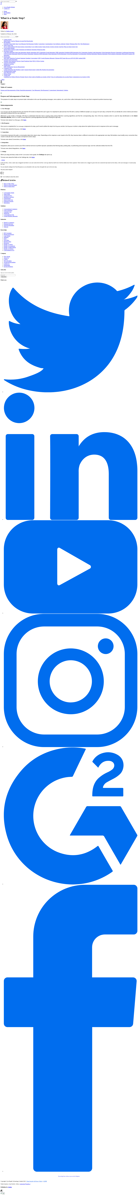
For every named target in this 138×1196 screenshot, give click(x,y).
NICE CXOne (36, 61)
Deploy (9, 41)
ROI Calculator (8, 233)
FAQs (13, 72)
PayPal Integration (61, 54)
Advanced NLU (8, 195)
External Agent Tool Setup (10, 59)
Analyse (13, 41)
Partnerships (7, 265)
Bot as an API (69, 58)
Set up (5, 46)
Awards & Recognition (9, 262)
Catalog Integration (8, 69)
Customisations (49, 44)
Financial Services (8, 224)
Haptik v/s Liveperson (9, 246)
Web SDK (6, 58)
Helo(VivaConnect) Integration (25, 54)
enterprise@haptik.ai (25, 1184)
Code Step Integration (9, 52)
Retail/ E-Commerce (9, 222)
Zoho (30, 61)
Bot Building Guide (19, 69)
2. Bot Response (44, 90)
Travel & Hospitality (9, 225)
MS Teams (62, 58)
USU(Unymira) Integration (10, 54)
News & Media (8, 261)
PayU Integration (83, 52)
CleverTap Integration (72, 54)
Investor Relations (8, 266)
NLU (79, 44)
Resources (6, 243)
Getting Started (7, 39)
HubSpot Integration (92, 54)
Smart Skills (12, 44)
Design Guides (15, 49)
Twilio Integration (106, 52)
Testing (67, 44)
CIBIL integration (59, 52)
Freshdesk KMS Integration (72, 52)
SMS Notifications (8, 67)
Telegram (57, 58)
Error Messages (8, 72)
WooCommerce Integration (115, 54)
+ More (2, 79)
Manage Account (19, 41)
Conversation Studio (9, 192)
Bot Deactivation (28, 41)
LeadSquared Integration (128, 52)
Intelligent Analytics (9, 64)
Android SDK (82, 58)
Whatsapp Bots (73, 44)
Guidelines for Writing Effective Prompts (14, 77)
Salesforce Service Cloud (17, 61)
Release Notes (7, 74)
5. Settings (65, 90)
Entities (36, 44)
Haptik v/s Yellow (8, 244)
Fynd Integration (82, 54)
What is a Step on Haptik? (10, 185)
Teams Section (46, 46)
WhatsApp (12, 58)
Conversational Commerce (10, 209)
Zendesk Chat (7, 61)
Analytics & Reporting (9, 62)
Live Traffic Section (37, 46)
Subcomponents (27, 90)
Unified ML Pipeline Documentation (45, 69)
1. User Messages (35, 90)
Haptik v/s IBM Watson (10, 247)
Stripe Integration (52, 54)
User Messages (22, 44)
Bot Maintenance (85, 44)
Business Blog (7, 241)
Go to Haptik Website (9, 7)
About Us (6, 258)
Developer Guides (8, 51)
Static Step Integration (20, 52)
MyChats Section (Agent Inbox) (23, 46)
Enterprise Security (8, 201)
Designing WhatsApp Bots (38, 49)
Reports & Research (9, 234)
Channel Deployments (29, 69)
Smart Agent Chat (8, 45)
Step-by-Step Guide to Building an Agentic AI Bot (37, 77)
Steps (5, 14)
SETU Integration (41, 52)
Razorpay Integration (116, 52)
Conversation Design (9, 48)
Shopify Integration (31, 52)
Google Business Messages (48, 58)
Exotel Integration (50, 52)
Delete (3, 160)
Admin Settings (11, 46)
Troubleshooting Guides (10, 71)
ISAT (5, 238)
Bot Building (7, 12)
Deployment (7, 56)
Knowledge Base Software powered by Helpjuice (69, 1176)
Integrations (7, 202)
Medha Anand (9, 31)
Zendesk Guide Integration (94, 52)
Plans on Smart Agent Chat (71, 46)
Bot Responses (30, 44)
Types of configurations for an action (60, 77)
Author (10, 1187)
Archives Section (54, 46)
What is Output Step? (9, 186)
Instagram (22, 58)
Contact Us (7, 8)
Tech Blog (6, 240)
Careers (6, 259)
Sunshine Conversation (31, 58)
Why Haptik (7, 256)
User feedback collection (59, 44)
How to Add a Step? (9, 183)
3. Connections (52, 90)
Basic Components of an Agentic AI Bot (79, 77)
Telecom (6, 227)
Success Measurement (19, 67)
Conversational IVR (9, 214)
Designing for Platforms (25, 49)
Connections (41, 44)
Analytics (61, 46)
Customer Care (7, 212)
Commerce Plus (8, 68)
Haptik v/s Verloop (8, 249)
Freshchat (26, 61)
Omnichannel (7, 198)
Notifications (7, 65)
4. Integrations (59, 90)
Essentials (6, 44)
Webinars (6, 237)
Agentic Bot (7, 75)
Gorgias (42, 61)
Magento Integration (102, 54)
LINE (39, 58)
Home (5, 11)
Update (3, 84)
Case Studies (7, 236)
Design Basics (7, 49)
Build (5, 41)
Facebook (17, 58)
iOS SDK (75, 58)
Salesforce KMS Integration (41, 54)
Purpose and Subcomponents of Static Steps (12, 90)
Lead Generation (8, 210)
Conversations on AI (9, 250)
